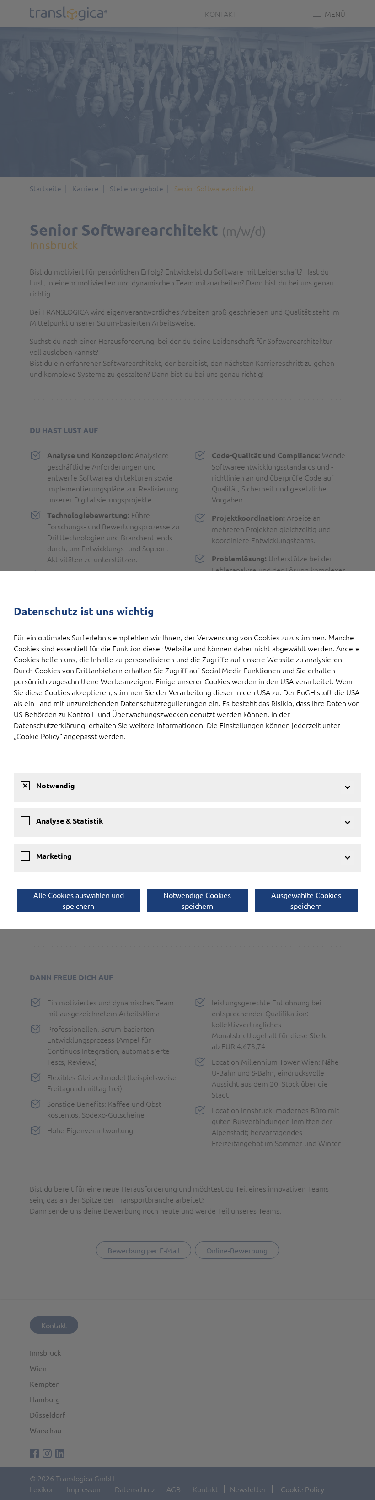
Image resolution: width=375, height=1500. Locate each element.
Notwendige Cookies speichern (197, 900)
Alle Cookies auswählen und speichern (78, 900)
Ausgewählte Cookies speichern (306, 900)
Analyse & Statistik (69, 820)
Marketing (54, 856)
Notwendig (55, 785)
